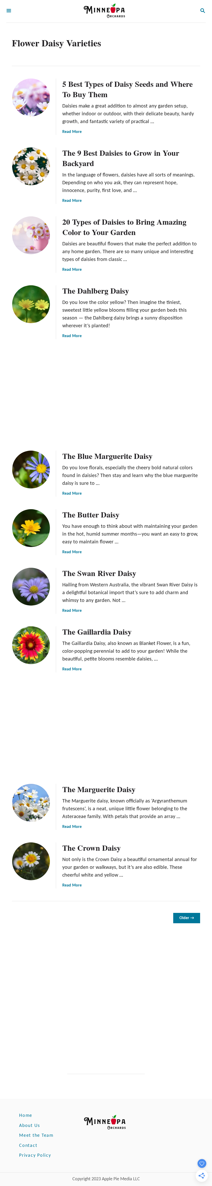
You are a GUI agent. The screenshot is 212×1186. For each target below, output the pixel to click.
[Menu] (9, 11)
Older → (186, 918)
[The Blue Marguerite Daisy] (31, 469)
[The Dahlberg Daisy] (31, 304)
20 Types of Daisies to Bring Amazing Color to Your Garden (124, 227)
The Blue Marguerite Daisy (107, 455)
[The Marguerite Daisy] (31, 803)
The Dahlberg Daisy (95, 290)
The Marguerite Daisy (98, 789)
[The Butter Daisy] (31, 528)
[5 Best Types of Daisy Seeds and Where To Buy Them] (31, 97)
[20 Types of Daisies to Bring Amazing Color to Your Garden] (31, 235)
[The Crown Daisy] (31, 861)
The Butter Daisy (90, 514)
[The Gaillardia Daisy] (31, 645)
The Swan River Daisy (99, 573)
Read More (72, 132)
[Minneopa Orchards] (105, 11)
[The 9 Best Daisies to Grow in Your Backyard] (31, 166)
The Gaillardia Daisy (97, 631)
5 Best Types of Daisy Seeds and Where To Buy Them (127, 89)
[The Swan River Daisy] (31, 587)
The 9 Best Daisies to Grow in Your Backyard (120, 158)
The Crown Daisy (91, 847)
